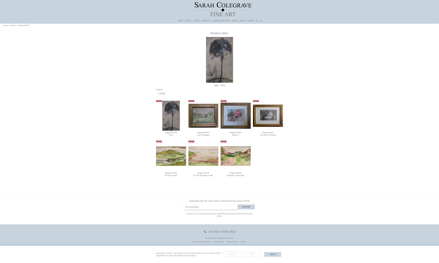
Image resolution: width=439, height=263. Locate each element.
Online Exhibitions (221, 21)
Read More (231, 254)
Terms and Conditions (202, 242)
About (242, 21)
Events (235, 21)
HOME (180, 21)
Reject (252, 254)
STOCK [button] (188, 21)
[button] (261, 21)
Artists (13, 25)
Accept (273, 254)
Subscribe (246, 207)
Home (5, 25)
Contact (251, 21)
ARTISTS (197, 21)
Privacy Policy (231, 242)
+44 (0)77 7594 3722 (221, 231)
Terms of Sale (218, 242)
